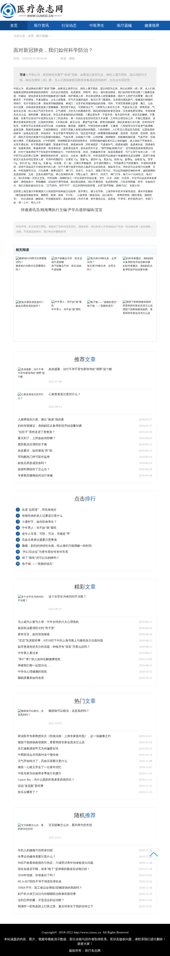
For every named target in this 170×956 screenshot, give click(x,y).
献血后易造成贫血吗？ (28, 305)
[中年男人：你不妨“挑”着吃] (67, 303)
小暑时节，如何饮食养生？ (39, 521)
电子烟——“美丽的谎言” (100, 305)
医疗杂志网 (93, 950)
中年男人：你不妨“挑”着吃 (66, 309)
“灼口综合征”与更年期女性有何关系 (45, 551)
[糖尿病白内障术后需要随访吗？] (31, 260)
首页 (14, 25)
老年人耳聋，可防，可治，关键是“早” (46, 533)
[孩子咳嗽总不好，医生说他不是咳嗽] (67, 260)
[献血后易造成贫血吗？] (30, 301)
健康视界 (151, 25)
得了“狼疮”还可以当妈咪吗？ (40, 557)
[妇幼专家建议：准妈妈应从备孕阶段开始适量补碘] (138, 260)
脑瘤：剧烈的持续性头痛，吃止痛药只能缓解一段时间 (57, 545)
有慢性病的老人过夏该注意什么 (42, 515)
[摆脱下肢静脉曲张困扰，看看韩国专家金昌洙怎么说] (138, 303)
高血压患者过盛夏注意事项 (39, 539)
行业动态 (69, 25)
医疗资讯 (41, 25)
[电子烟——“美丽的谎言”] (102, 301)
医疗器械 (124, 25)
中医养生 (96, 25)
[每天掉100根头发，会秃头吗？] (102, 260)
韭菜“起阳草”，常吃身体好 (39, 509)
